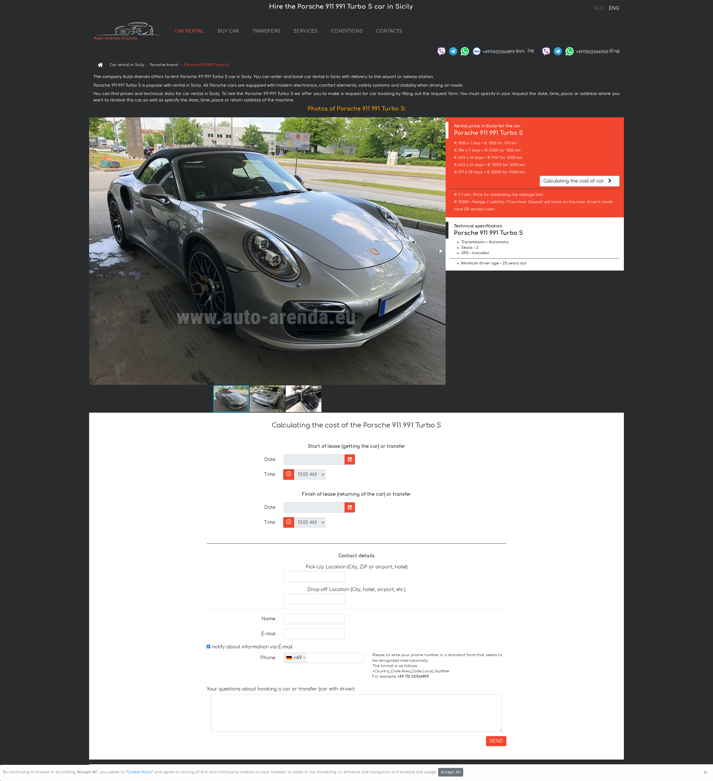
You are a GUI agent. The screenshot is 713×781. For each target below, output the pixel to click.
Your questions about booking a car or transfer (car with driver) (281, 689)
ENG (614, 8)
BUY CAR (228, 31)
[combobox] (295, 658)
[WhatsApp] (465, 51)
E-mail (268, 633)
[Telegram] (453, 51)
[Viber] (441, 51)
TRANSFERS (266, 31)
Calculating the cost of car (574, 181)
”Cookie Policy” (139, 772)
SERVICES (306, 31)
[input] (314, 459)
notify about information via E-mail (251, 646)
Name (268, 618)
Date (269, 459)
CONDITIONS (347, 31)
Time (269, 474)
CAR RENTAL (189, 31)
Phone (267, 657)
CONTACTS (389, 31)
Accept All (451, 772)
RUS (599, 8)
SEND (496, 741)
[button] (440, 251)
